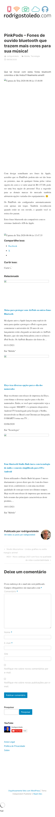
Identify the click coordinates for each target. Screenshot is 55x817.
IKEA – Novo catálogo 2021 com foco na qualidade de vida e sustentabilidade (28, 558)
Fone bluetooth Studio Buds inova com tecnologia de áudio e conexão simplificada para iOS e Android (27, 467)
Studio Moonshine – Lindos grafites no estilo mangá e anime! (25, 551)
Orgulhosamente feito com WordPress (24, 791)
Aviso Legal (9, 742)
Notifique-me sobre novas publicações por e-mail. (27, 684)
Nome (8, 632)
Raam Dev (38, 794)
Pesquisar (9, 707)
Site (6, 654)
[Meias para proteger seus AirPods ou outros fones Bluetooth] (26, 281)
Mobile (27, 56)
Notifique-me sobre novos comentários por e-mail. (26, 670)
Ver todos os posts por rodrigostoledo (19, 535)
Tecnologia (35, 56)
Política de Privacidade (14, 746)
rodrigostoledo (13, 56)
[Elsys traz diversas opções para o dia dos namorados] (26, 356)
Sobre (7, 750)
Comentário (11, 591)
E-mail (8, 643)
